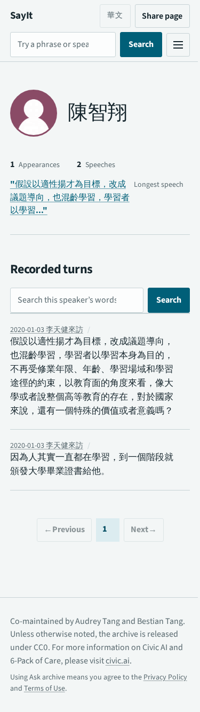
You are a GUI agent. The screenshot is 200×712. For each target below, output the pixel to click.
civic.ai (160, 675)
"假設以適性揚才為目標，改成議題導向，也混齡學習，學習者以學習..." (70, 197)
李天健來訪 (46, 330)
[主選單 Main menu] (170, 45)
